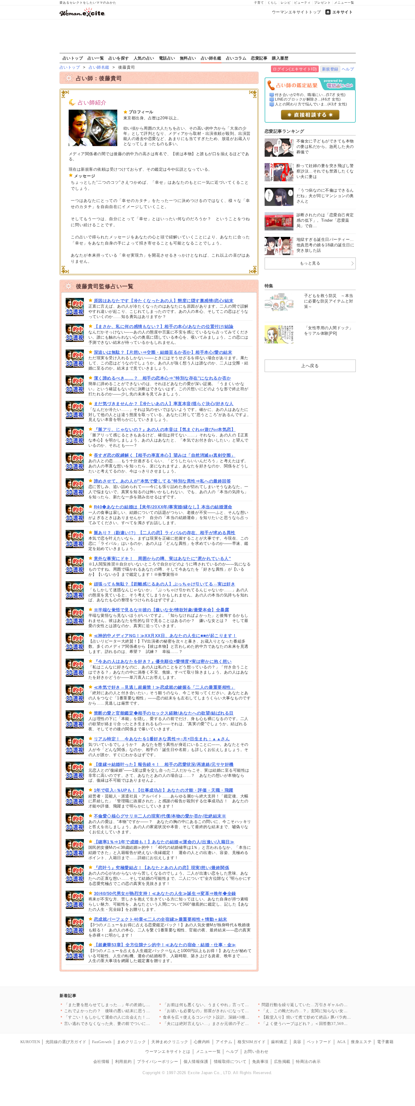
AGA (341, 1041)
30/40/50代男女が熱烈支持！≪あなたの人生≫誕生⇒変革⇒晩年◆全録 (165, 893)
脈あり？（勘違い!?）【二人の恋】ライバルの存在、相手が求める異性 (164, 532)
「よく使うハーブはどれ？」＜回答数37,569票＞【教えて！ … (320, 1023)
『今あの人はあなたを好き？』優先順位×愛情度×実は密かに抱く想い (163, 661)
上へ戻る (310, 365)
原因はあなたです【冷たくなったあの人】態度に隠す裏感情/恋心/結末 (164, 300)
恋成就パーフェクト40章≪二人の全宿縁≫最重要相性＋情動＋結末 (160, 919)
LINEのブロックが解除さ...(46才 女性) (308, 99)
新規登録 (330, 69)
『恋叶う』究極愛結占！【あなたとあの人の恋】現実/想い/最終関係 (161, 867)
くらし (272, 2)
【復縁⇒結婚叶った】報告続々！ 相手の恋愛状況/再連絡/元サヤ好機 (164, 764)
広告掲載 (282, 1061)
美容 (297, 1041)
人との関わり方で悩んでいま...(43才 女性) (311, 104)
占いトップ (73, 58)
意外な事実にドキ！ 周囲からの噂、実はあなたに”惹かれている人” (162, 558)
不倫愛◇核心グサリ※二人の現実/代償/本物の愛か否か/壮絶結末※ (160, 816)
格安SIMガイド (252, 1041)
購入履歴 (280, 58)
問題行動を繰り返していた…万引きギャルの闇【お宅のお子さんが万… (327, 1004)
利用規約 (123, 1061)
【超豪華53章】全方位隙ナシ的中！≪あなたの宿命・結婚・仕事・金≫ (165, 944)
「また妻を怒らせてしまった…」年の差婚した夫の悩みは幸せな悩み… (130, 1004)
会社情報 (101, 1061)
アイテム (224, 1041)
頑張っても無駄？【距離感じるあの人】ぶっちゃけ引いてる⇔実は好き (164, 584)
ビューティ (302, 2)
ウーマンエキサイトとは (167, 1051)
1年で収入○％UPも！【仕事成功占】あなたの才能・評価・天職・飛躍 (163, 790)
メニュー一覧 (344, 2)
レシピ (286, 2)
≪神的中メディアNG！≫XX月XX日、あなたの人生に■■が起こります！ (165, 635)
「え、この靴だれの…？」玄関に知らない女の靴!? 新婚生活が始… (323, 1011)
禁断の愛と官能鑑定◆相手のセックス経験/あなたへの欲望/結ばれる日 (164, 713)
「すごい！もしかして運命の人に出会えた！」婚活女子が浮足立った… (130, 1017)
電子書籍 (385, 1041)
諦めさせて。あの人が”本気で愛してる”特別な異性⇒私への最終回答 (162, 481)
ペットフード (319, 1041)
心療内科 (202, 1041)
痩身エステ (361, 1041)
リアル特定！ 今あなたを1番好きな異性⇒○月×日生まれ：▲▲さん (162, 738)
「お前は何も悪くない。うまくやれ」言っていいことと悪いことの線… (228, 1004)
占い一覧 (95, 58)
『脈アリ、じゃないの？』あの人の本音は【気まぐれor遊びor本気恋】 (165, 429)
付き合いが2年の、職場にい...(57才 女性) (310, 95)
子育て (259, 2)
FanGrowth (102, 1041)
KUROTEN (30, 1041)
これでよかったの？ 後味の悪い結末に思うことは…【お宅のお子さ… (130, 1011)
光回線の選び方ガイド (66, 1041)
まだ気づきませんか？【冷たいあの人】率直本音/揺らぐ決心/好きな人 (164, 403)
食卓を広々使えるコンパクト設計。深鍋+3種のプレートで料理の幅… (227, 1017)
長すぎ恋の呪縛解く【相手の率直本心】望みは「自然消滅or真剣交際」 (164, 455)
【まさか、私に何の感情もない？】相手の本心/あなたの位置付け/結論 (164, 326)
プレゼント (322, 2)
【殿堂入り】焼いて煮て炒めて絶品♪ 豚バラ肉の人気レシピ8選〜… (324, 1017)
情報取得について (230, 1061)
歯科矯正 (279, 1041)
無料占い (188, 58)
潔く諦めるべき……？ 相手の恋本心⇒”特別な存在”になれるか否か (162, 378)
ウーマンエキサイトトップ (296, 12)
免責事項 (260, 1061)
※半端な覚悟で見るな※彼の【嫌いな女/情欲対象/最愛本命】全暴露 (161, 609)
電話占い (167, 58)
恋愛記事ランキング (284, 131)
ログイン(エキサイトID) (295, 69)
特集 (269, 285)
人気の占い (144, 58)
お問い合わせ (256, 1051)
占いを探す (118, 58)
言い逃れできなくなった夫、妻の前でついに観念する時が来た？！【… (130, 1023)
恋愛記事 (259, 58)
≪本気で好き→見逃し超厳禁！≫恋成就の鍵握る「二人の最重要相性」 (164, 687)
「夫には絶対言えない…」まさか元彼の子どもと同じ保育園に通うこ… (228, 1023)
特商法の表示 (308, 1061)
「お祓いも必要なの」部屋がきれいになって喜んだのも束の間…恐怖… (228, 1011)
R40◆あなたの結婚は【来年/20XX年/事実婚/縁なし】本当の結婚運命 (163, 506)
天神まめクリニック (169, 1041)
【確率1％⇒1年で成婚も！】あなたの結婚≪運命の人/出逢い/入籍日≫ (164, 841)
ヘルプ (348, 69)
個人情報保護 (195, 1061)
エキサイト (342, 12)
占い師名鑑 (211, 58)
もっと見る (310, 263)
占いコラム (236, 58)
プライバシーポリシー (157, 1061)
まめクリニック (131, 1041)
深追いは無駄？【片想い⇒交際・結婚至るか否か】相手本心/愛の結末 (163, 352)
